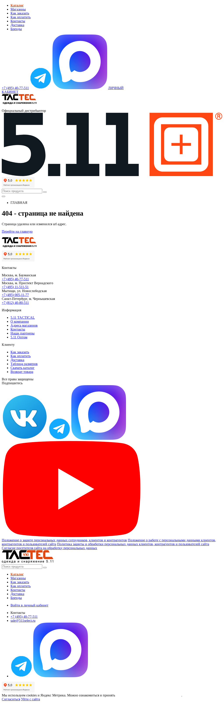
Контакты (17, 21)
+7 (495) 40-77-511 (15, 279)
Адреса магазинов (24, 325)
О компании (19, 321)
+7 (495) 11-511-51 (15, 287)
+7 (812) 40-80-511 (15, 303)
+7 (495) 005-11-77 (15, 295)
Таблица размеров (24, 364)
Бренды (16, 29)
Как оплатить (20, 17)
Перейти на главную (17, 231)
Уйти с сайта (30, 699)
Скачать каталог (22, 368)
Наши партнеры (22, 333)
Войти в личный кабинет (29, 605)
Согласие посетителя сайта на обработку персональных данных (49, 548)
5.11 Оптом (18, 337)
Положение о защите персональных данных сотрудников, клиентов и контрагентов (64, 540)
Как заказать (19, 13)
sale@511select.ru (22, 620)
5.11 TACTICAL (22, 317)
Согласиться (11, 699)
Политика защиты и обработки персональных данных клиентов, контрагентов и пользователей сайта (133, 544)
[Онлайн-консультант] (41, 88)
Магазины (18, 9)
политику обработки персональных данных (148, 695)
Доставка (17, 25)
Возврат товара (21, 372)
